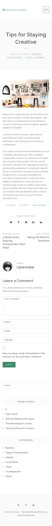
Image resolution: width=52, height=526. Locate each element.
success (24, 205)
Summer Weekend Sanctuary (20, 419)
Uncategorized (13, 471)
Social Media (12, 462)
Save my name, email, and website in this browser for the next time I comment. (24, 355)
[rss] (18, 505)
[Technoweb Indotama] (14, 10)
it (6, 409)
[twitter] (33, 505)
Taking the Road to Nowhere (38, 237)
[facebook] (26, 505)
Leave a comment (35, 58)
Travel (9, 467)
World (9, 476)
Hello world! (11, 414)
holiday (11, 205)
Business (10, 448)
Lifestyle (10, 457)
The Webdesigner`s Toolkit (18, 423)
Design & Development (17, 452)
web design (39, 205)
